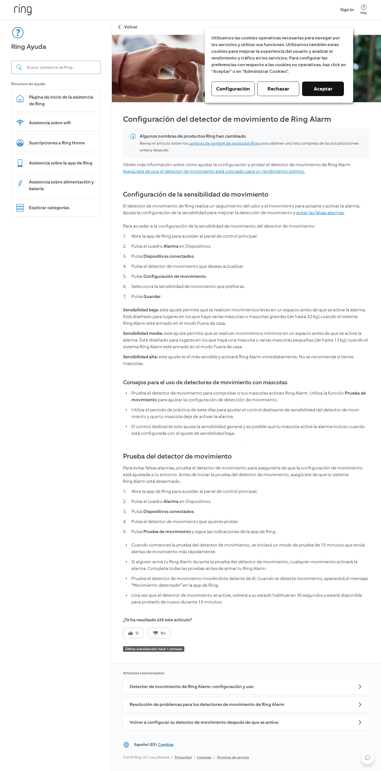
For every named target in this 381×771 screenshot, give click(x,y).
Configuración (233, 89)
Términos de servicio (233, 757)
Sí (137, 633)
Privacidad (183, 757)
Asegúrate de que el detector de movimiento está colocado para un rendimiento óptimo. (214, 171)
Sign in (347, 9)
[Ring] (23, 9)
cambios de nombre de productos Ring (224, 143)
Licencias (204, 757)
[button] (367, 757)
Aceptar (323, 89)
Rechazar (278, 89)
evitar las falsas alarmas (320, 213)
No (163, 633)
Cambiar (166, 744)
